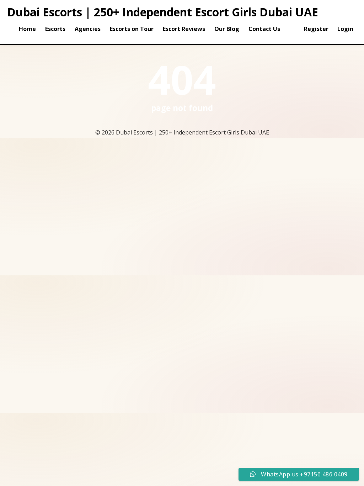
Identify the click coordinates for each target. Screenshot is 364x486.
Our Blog (226, 29)
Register (316, 29)
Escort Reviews (184, 29)
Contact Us (264, 29)
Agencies (88, 29)
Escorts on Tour (132, 29)
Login (345, 29)
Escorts (55, 29)
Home (27, 29)
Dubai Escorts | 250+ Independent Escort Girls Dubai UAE (162, 12)
